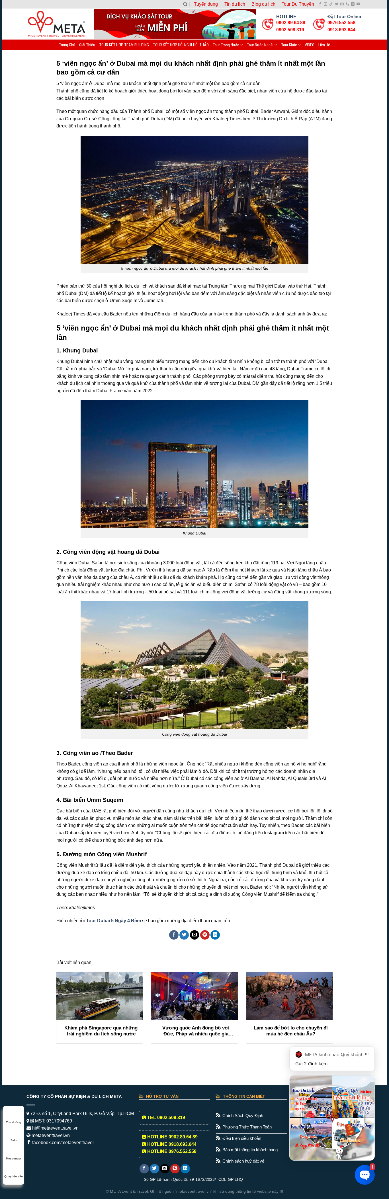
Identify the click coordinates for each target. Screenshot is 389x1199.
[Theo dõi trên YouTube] (358, 4)
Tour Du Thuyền (298, 4)
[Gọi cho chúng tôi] (347, 4)
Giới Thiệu (87, 45)
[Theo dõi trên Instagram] (325, 4)
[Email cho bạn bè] (194, 935)
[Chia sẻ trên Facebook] (174, 935)
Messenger (13, 1158)
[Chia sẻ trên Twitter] (184, 935)
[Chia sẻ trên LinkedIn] (215, 935)
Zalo (14, 1140)
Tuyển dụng (206, 4)
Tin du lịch (234, 4)
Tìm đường (13, 1122)
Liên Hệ (324, 45)
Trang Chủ (67, 45)
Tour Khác (289, 45)
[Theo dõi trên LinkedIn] (353, 4)
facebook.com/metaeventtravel (62, 1142)
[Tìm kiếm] (185, 4)
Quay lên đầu (13, 1176)
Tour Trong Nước (226, 45)
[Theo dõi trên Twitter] (336, 4)
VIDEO (309, 45)
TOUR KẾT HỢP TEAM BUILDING (124, 45)
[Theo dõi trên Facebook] (320, 4)
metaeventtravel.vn (50, 1135)
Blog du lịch (263, 4)
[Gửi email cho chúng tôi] (342, 4)
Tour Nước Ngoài (260, 45)
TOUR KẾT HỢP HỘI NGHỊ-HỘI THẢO (181, 45)
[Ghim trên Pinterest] (205, 935)
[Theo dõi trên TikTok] (331, 4)
